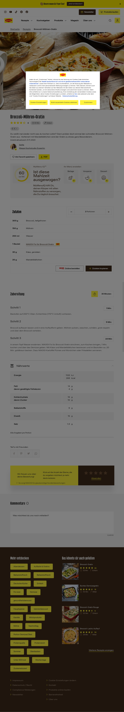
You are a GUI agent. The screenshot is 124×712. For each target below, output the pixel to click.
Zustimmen (88, 102)
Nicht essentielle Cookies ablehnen (64, 102)
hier (75, 94)
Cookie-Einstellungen (38, 102)
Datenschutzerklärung (69, 96)
